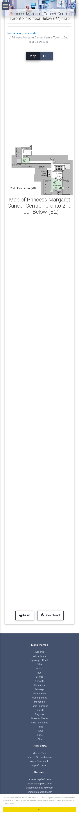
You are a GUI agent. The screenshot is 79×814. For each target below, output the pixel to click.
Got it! (39, 809)
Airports (39, 651)
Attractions (39, 655)
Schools (39, 680)
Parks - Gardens (39, 705)
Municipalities (39, 697)
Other (40, 664)
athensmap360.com (39, 779)
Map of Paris (39, 753)
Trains (39, 726)
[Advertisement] (39, 100)
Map (32, 56)
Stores (39, 676)
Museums (39, 701)
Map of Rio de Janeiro (40, 757)
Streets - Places (39, 718)
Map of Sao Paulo (39, 761)
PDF (46, 56)
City (39, 739)
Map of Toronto (39, 765)
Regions (39, 714)
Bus (39, 672)
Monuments (39, 693)
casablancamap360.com (39, 787)
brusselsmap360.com (40, 783)
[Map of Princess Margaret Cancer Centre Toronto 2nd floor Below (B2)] (39, 170)
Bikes (40, 734)
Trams (39, 730)
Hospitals (30, 33)
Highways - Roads (39, 660)
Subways (39, 689)
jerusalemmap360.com (39, 791)
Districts (39, 709)
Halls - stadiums (39, 722)
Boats (39, 668)
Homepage (14, 33)
